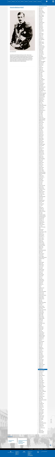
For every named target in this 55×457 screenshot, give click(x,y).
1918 (18, 1)
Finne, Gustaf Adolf (41, 79)
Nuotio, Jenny (41, 267)
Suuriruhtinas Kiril (42, 369)
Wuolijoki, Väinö (41, 425)
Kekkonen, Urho (41, 152)
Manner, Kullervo (41, 235)
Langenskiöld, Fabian (42, 196)
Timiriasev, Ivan (41, 387)
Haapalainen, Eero (41, 99)
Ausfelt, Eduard (41, 38)
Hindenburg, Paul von (42, 110)
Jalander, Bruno (41, 128)
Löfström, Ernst (41, 229)
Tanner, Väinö (41, 381)
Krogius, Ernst (41, 178)
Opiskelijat (39, 1)
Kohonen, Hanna (41, 167)
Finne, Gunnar (41, 78)
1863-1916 (13, 1)
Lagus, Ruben (41, 190)
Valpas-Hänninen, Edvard (42, 399)
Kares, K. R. (40, 146)
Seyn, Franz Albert (41, 341)
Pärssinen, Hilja (41, 296)
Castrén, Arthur (41, 51)
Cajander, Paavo (41, 49)
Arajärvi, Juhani (41, 33)
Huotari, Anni (41, 116)
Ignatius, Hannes (41, 122)
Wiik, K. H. (40, 420)
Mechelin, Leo (41, 240)
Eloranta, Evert (41, 67)
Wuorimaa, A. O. (41, 426)
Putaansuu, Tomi (41, 292)
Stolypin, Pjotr (41, 363)
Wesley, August (41, 418)
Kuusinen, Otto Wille (42, 185)
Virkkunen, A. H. (41, 407)
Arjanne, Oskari (41, 34)
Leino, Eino (40, 202)
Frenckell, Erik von (42, 83)
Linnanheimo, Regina (42, 214)
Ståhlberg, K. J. (41, 368)
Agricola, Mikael (41, 15)
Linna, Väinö (41, 213)
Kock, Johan (40, 166)
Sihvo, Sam (40, 346)
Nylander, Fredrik (41, 269)
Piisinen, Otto (41, 290)
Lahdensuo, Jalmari (42, 191)
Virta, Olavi (40, 408)
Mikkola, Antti (41, 246)
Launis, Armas (41, 197)
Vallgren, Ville (41, 398)
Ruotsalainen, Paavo (42, 323)
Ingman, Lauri (41, 124)
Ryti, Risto (40, 325)
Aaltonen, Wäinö (41, 11)
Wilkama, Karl (41, 421)
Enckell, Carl (41, 68)
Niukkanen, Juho (41, 264)
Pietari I (40, 286)
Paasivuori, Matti (41, 274)
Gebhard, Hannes (41, 88)
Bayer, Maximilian (41, 39)
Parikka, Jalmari (41, 279)
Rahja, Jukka (40, 301)
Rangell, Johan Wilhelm (42, 302)
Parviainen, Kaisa (41, 280)
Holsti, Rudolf (41, 112)
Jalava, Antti (40, 129)
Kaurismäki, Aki (41, 150)
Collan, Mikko (41, 56)
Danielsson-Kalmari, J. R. (42, 57)
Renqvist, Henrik (41, 312)
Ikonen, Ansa (41, 123)
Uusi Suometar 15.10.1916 (11, 441)
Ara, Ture (40, 32)
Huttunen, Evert (41, 117)
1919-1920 (22, 1)
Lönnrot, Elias (41, 230)
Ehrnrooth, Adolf (41, 62)
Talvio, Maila (41, 379)
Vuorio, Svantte (41, 410)
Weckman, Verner (41, 415)
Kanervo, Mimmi (41, 145)
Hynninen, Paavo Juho (42, 118)
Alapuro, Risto (41, 23)
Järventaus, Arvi (41, 134)
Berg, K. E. (40, 40)
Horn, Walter (41, 113)
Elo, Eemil (40, 66)
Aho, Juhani (40, 17)
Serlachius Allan (41, 337)
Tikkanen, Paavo (41, 385)
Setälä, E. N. (40, 340)
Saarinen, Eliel (41, 329)
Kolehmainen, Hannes (42, 172)
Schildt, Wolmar (41, 334)
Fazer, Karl (40, 77)
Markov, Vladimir (41, 239)
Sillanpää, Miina (41, 348)
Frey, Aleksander (41, 84)
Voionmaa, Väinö (41, 409)
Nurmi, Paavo (41, 268)
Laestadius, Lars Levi (42, 189)
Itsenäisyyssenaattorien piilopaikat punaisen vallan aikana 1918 (23, 442)
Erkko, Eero (40, 73)
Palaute (45, 449)
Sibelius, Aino (41, 342)
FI (42, 4)
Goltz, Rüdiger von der (42, 90)
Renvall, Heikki (41, 313)
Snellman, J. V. (41, 352)
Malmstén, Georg (41, 234)
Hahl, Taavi (40, 102)
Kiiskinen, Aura (41, 157)
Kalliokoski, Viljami (42, 144)
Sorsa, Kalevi (41, 353)
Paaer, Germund (41, 270)
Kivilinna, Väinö (41, 162)
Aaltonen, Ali (41, 10)
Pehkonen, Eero (41, 284)
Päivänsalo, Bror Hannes (42, 295)
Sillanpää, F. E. (41, 347)
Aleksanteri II (41, 26)
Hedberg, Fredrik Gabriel (42, 105)
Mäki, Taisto (41, 252)
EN (44, 4)
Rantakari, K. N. (41, 303)
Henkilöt (35, 1)
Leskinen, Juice (41, 207)
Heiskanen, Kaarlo (41, 107)
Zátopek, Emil (41, 430)
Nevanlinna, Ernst (41, 258)
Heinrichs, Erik (41, 106)
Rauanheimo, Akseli (42, 307)
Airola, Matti (41, 21)
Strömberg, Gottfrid (42, 364)
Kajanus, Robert (41, 138)
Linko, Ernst (40, 212)
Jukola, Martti (41, 130)
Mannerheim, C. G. (41, 236)
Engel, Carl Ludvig (41, 71)
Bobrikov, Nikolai (41, 43)
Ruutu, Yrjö (40, 324)
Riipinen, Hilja (41, 314)
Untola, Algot (41, 397)
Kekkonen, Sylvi (41, 151)
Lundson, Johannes (42, 224)
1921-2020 (26, 1)
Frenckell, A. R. (41, 82)
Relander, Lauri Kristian (42, 309)
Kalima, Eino (41, 140)
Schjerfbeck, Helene (42, 335)
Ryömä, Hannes (41, 326)
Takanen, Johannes (42, 375)
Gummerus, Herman (42, 96)
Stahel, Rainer (41, 354)
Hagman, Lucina (41, 101)
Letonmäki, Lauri (41, 208)
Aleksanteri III (41, 27)
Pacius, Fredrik (41, 275)
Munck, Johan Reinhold (42, 250)
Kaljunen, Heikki (41, 141)
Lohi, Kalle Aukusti (41, 217)
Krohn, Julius (41, 179)
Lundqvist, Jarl (41, 223)
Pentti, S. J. (40, 285)
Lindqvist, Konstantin (42, 211)
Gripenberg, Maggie (42, 94)
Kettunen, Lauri (41, 156)
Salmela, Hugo (41, 331)
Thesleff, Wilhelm (41, 382)
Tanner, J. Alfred (41, 380)
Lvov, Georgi (40, 225)
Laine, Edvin (40, 195)
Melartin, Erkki (41, 241)
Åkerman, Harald (41, 431)
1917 (16, 1)
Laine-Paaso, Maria (41, 194)
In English (31, 449)
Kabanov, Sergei (41, 135)
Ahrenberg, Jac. (41, 18)
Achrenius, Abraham (42, 12)
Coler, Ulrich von (41, 54)
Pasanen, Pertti (41, 281)
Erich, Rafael (41, 72)
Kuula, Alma (40, 183)
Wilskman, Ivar (41, 424)
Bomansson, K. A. (41, 45)
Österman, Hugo (41, 432)
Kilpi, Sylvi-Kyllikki (42, 158)
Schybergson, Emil (41, 336)
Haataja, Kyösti (41, 100)
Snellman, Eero (41, 351)
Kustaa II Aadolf (41, 180)
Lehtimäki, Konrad (41, 200)
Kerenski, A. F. (41, 155)
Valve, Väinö (40, 402)
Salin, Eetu (40, 330)
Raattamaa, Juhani (41, 298)
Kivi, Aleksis (41, 161)
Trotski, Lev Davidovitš (42, 391)
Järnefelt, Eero (41, 133)
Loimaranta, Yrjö (41, 218)
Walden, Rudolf (41, 413)
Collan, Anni (40, 55)
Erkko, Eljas (40, 74)
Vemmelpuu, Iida (41, 403)
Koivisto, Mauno (41, 169)
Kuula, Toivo (41, 184)
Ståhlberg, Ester (41, 365)
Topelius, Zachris (41, 390)
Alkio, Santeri (41, 28)
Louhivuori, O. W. (41, 219)
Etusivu (9, 1)
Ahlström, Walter (41, 16)
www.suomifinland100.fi (44, 451)
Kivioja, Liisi (41, 163)
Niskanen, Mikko (41, 262)
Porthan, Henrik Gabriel (42, 291)
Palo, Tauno (40, 278)
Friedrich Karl (41, 85)
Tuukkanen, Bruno (41, 396)
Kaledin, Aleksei (41, 139)
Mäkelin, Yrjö (41, 251)
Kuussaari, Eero (41, 186)
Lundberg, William (41, 222)
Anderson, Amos (41, 29)
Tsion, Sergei (41, 392)
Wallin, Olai (40, 414)
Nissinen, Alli (41, 263)
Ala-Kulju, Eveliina (41, 22)
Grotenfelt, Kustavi (41, 95)
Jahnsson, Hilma (41, 127)
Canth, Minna (41, 50)
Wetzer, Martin (41, 419)
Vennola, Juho (41, 404)
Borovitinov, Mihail (42, 46)
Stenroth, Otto (41, 362)
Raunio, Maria (41, 308)
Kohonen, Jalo (41, 168)
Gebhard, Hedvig (41, 89)
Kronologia (30, 1)
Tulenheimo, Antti (41, 393)
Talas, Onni (40, 376)
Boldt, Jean (40, 44)
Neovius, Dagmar (41, 256)
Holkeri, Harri (41, 111)
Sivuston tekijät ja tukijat (38, 449)
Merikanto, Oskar (41, 242)
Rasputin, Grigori (41, 306)
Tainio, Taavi (41, 374)
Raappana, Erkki (41, 297)
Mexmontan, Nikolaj (42, 245)
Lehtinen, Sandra (41, 201)
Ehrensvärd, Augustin (42, 61)
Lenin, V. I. (40, 206)
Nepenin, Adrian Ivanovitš (43, 257)
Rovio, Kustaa (41, 320)
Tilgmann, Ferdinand (42, 386)
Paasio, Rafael (41, 273)
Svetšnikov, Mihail (41, 370)
